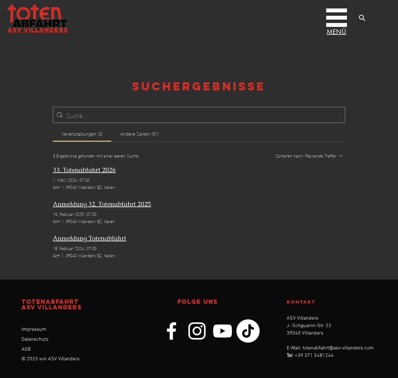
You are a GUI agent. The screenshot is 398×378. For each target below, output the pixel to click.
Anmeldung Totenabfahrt (89, 238)
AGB (26, 349)
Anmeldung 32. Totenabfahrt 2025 (102, 204)
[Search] (362, 17)
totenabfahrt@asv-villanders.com (338, 348)
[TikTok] (248, 331)
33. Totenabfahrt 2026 (84, 170)
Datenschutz (34, 339)
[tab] (82, 133)
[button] (336, 17)
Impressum (33, 329)
